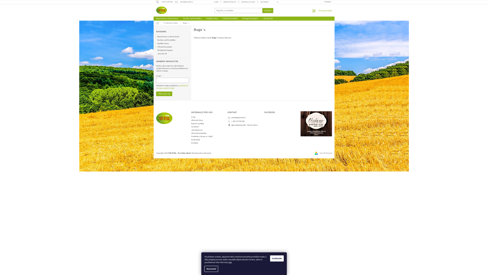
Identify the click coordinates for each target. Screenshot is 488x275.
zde (230, 262)
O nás (216, 2)
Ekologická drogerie (165, 50)
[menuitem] (167, 19)
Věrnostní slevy (229, 2)
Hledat (267, 10)
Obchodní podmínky (199, 133)
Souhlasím (277, 258)
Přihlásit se (164, 94)
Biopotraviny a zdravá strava (168, 36)
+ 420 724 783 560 (238, 121)
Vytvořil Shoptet (326, 153)
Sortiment (264, 2)
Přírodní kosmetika (164, 47)
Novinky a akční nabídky (166, 40)
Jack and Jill (162, 53)
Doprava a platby (248, 2)
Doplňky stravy (163, 43)
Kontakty (194, 143)
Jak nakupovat (196, 130)
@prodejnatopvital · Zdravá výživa (244, 125)
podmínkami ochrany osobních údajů (172, 87)
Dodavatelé (195, 140)
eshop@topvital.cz (238, 117)
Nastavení (211, 268)
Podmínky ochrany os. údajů (201, 136)
